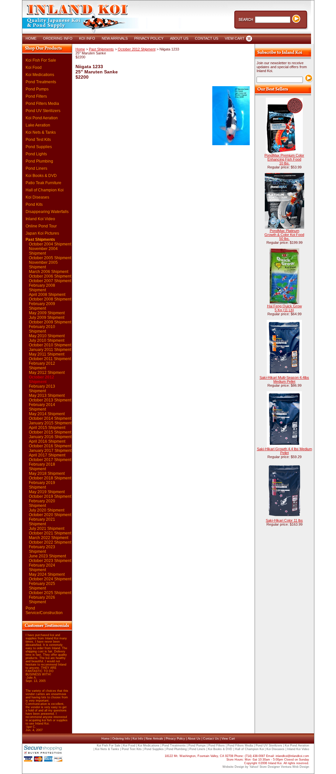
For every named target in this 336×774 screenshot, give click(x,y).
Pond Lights (36, 154)
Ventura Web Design (295, 766)
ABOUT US (179, 38)
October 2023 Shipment (50, 560)
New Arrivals (154, 738)
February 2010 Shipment (42, 329)
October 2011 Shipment (50, 359)
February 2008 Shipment (42, 287)
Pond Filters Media (42, 103)
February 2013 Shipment (42, 388)
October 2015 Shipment (50, 432)
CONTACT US (206, 38)
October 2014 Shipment (50, 418)
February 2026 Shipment (42, 599)
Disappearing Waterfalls (47, 211)
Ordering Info (121, 738)
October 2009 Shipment (50, 322)
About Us (194, 738)
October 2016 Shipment (50, 446)
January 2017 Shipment (50, 450)
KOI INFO (87, 38)
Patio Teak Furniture (43, 183)
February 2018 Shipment (42, 466)
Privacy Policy (175, 738)
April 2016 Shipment (47, 441)
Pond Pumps (37, 89)
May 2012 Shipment (47, 372)
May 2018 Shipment (47, 473)
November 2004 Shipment (43, 251)
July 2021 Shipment (46, 528)
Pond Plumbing (39, 161)
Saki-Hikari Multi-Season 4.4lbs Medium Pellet (284, 379)
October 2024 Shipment (50, 579)
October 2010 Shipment (50, 345)
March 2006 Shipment (48, 271)
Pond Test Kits (38, 139)
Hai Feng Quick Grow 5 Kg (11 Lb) (284, 308)
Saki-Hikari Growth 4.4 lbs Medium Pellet (284, 451)
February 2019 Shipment (42, 485)
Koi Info (138, 738)
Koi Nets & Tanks (41, 132)
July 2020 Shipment (46, 510)
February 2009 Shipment (42, 306)
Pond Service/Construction (44, 610)
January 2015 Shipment (50, 423)
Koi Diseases (37, 197)
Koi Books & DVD (41, 175)
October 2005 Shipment (50, 258)
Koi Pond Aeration (42, 118)
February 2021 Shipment (42, 521)
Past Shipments (40, 239)
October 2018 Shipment (50, 478)
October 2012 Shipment (41, 379)
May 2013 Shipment (47, 395)
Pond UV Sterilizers (43, 110)
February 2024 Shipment (42, 567)
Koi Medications (40, 74)
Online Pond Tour (41, 226)
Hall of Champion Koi (45, 190)
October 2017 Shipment (50, 459)
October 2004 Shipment (50, 244)
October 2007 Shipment (50, 281)
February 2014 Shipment (42, 407)
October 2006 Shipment (50, 276)
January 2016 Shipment (50, 437)
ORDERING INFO (58, 38)
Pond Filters (36, 96)
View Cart (228, 738)
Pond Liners (36, 168)
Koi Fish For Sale (41, 60)
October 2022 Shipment (50, 542)
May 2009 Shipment (47, 313)
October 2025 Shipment (50, 592)
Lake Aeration (38, 125)
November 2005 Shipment (43, 264)
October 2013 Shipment (50, 400)
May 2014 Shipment (47, 414)
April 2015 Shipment (47, 427)
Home (80, 49)
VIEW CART (234, 38)
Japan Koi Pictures (42, 233)
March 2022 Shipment (48, 537)
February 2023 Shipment (42, 549)
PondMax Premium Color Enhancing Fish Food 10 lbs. (284, 159)
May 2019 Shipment (47, 492)
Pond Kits (34, 204)
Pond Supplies (39, 147)
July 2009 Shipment (46, 317)
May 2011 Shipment (46, 354)
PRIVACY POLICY (148, 38)
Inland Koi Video (40, 219)
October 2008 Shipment (50, 299)
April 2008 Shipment (47, 294)
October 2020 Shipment (50, 515)
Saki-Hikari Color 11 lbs (284, 520)
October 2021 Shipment (50, 533)
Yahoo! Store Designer (264, 766)
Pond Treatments (41, 82)
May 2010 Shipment (47, 336)
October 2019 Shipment (50, 496)
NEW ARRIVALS (115, 38)
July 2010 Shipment (46, 340)
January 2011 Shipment (50, 349)
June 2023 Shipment (47, 556)
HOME (31, 38)
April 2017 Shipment (47, 455)
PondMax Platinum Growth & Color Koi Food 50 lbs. (284, 235)
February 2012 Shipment (42, 365)
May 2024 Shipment (47, 574)
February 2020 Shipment (42, 503)
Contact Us (211, 738)
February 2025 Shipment (42, 585)
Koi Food (34, 67)
